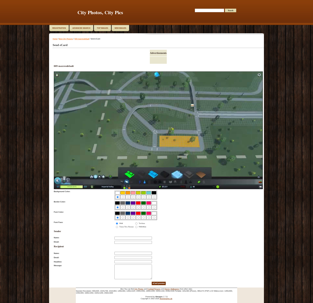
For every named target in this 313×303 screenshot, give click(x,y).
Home (55, 39)
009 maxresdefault (82, 39)
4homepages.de (166, 299)
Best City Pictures (66, 39)
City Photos (138, 289)
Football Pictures (154, 289)
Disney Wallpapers (171, 289)
